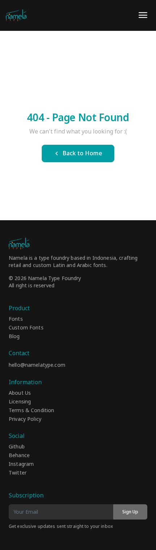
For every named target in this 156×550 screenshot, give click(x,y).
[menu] (143, 15)
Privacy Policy (25, 419)
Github (17, 447)
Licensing (20, 402)
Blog (14, 336)
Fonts (16, 319)
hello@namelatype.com (37, 365)
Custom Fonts (26, 328)
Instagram (21, 464)
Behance (19, 455)
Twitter (17, 473)
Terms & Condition (31, 410)
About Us (20, 393)
